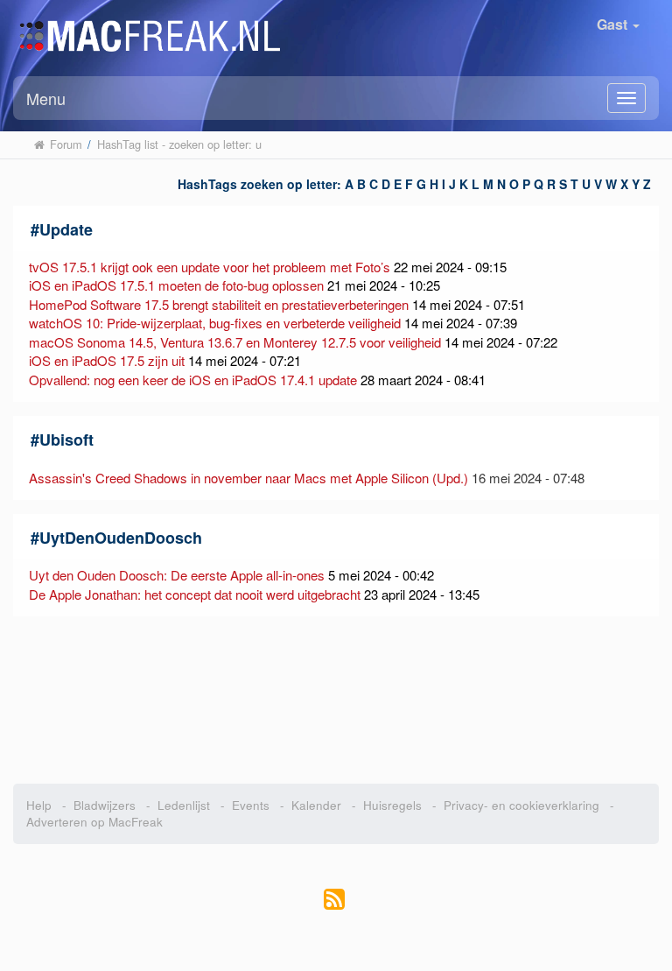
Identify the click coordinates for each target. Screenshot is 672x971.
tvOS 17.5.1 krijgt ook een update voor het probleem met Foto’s (209, 266)
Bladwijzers (105, 805)
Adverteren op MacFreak (94, 821)
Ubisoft (66, 439)
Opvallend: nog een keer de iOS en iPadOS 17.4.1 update (193, 379)
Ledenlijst (184, 805)
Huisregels (392, 805)
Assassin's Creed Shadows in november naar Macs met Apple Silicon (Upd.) (248, 477)
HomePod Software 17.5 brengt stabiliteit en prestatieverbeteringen (219, 304)
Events (251, 805)
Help (39, 805)
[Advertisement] (336, 700)
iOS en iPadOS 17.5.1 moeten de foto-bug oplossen (176, 285)
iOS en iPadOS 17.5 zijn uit (107, 360)
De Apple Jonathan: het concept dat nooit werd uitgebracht (194, 594)
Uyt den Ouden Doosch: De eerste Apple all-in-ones (177, 575)
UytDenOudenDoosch (120, 537)
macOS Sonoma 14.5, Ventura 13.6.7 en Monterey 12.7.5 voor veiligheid (235, 342)
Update (66, 229)
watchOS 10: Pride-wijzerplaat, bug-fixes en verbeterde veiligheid (215, 322)
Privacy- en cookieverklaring (521, 805)
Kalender (316, 805)
